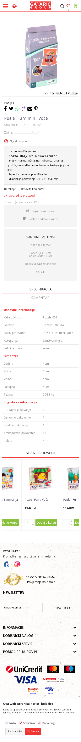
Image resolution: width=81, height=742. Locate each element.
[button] (62, 6)
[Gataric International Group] (40, 5)
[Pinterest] (36, 108)
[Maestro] (69, 669)
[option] (40, 57)
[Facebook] (5, 108)
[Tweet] (11, 108)
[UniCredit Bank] (24, 669)
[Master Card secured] (33, 690)
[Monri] (54, 679)
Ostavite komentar (32, 189)
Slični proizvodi (40, 453)
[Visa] (25, 679)
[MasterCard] (53, 669)
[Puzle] (41, 477)
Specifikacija (40, 289)
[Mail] (29, 108)
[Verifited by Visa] (50, 690)
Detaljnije (10, 189)
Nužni (12, 723)
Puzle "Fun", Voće (37, 499)
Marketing (48, 723)
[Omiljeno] (68, 6)
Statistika (29, 723)
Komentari (40, 297)
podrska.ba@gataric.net (40, 264)
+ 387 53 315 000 (40, 244)
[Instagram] (17, 564)
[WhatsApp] (17, 108)
